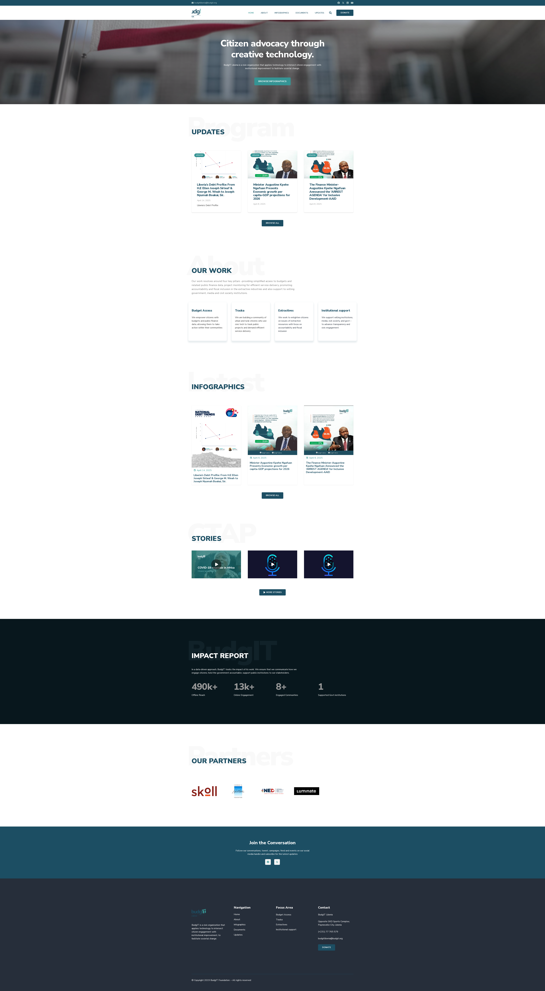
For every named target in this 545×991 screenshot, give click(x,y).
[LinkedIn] (348, 3)
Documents (239, 929)
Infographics (240, 924)
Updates (238, 934)
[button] (330, 12)
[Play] (216, 564)
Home (237, 914)
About (237, 919)
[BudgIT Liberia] (196, 12)
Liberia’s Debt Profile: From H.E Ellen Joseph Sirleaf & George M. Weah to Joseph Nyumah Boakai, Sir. (216, 190)
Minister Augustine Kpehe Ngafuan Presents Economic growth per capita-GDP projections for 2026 (271, 192)
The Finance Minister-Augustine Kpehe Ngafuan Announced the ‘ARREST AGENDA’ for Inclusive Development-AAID (327, 192)
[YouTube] (352, 3)
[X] (343, 3)
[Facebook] (339, 3)
